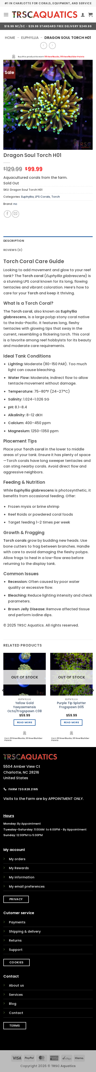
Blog (12, 1003)
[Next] (92, 699)
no (15, 204)
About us (16, 985)
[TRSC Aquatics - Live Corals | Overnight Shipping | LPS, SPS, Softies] (44, 14)
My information (21, 877)
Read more (24, 722)
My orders (17, 859)
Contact (16, 1013)
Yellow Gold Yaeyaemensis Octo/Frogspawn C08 (24, 707)
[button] (6, 14)
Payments (17, 922)
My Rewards (19, 868)
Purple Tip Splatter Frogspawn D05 (71, 705)
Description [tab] (13, 241)
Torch (55, 197)
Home (10, 37)
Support (16, 949)
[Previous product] (52, 45)
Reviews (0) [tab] (12, 250)
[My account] (83, 15)
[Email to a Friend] (15, 214)
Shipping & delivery (25, 931)
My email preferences (27, 886)
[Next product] (43, 45)
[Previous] (3, 699)
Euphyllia (30, 37)
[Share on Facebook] (7, 214)
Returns (15, 940)
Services (16, 994)
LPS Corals (42, 197)
